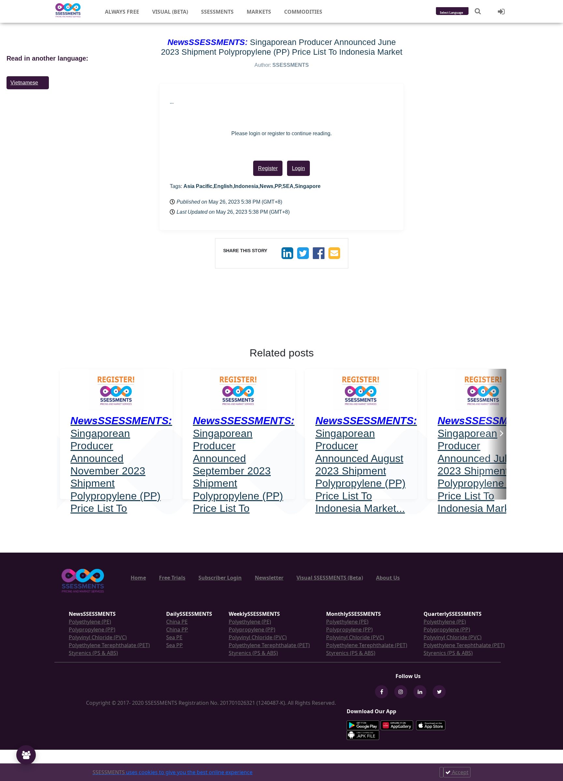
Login (298, 168)
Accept (460, 772)
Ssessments (217, 11)
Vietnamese (24, 82)
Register (268, 168)
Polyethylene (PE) (90, 621)
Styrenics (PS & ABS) (93, 653)
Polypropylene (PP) (92, 629)
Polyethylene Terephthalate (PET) (109, 645)
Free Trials (172, 577)
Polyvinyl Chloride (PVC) (98, 637)
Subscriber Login (220, 577)
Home (138, 577)
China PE (177, 621)
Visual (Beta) (170, 11)
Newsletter (269, 577)
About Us (388, 577)
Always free (122, 11)
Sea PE (174, 637)
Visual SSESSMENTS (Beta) (329, 577)
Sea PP (174, 645)
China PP (177, 629)
